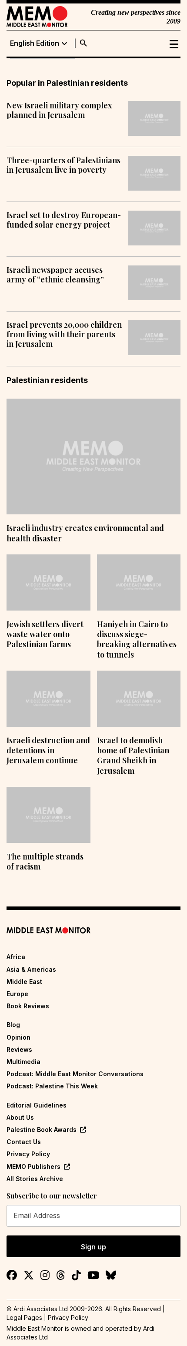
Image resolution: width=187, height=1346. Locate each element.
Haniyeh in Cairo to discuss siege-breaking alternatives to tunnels (137, 639)
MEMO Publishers (33, 1166)
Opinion (18, 1037)
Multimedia (23, 1061)
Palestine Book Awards (42, 1129)
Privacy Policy (28, 1154)
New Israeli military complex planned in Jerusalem (59, 110)
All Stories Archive (35, 1178)
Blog (13, 1024)
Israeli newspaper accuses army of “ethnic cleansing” (55, 274)
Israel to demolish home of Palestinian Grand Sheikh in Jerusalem (133, 755)
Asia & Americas (31, 969)
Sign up (93, 1246)
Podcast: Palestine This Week (52, 1086)
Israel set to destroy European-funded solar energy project (64, 220)
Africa (16, 956)
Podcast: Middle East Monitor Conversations (75, 1073)
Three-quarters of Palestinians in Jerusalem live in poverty (63, 165)
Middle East (24, 981)
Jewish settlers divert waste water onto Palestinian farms (45, 634)
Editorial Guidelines (37, 1105)
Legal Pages (24, 1317)
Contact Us (24, 1141)
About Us (20, 1117)
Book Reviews (28, 1006)
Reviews (19, 1049)
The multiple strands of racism (45, 861)
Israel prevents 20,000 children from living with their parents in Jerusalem (64, 334)
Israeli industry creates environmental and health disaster (85, 533)
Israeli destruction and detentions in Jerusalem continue (48, 750)
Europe (17, 993)
